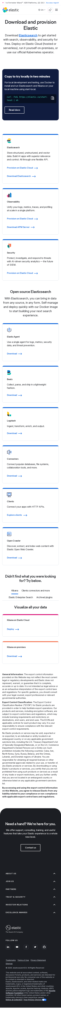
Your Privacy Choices (33, 1000)
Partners (11, 889)
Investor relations (17, 905)
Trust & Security (15, 897)
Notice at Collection (14, 1000)
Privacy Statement (38, 960)
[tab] (14, 590)
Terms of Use (23, 960)
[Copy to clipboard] (52, 98)
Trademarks (11, 960)
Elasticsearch (28, 35)
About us (11, 873)
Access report (52, 3)
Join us (10, 881)
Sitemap (9, 964)
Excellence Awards (16, 912)
